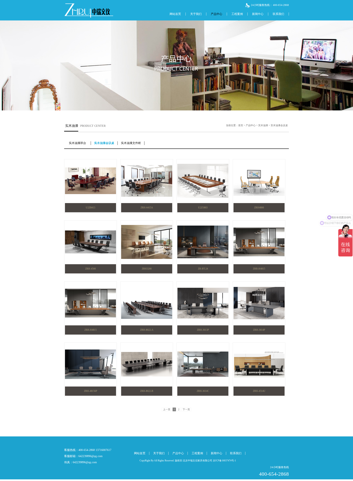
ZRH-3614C (203, 391)
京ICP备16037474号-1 (224, 460)
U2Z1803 (203, 207)
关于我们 (196, 14)
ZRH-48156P (90, 391)
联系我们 (278, 14)
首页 (240, 125)
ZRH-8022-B (146, 391)
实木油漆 (263, 125)
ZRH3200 (147, 268)
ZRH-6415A (147, 207)
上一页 (166, 409)
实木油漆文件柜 (131, 143)
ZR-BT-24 (203, 268)
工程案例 (237, 14)
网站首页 (175, 14)
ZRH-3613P (203, 329)
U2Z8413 (90, 207)
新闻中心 (258, 14)
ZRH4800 (259, 207)
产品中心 (216, 14)
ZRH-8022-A (146, 329)
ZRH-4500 (90, 268)
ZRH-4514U (259, 391)
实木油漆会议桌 (279, 125)
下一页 (186, 409)
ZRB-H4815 (259, 268)
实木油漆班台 (77, 143)
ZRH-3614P (259, 329)
